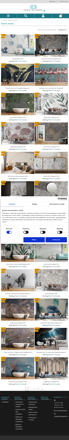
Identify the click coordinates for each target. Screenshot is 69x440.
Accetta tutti (56, 239)
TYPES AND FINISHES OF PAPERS (19, 404)
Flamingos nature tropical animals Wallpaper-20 (51, 88)
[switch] (26, 232)
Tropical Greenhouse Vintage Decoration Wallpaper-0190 (18, 352)
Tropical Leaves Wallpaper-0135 (51, 264)
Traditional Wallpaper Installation (19, 419)
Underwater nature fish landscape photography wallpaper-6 (51, 352)
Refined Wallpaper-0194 (51, 293)
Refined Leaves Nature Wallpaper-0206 (17, 176)
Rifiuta (34, 239)
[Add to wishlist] (32, 36)
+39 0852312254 (61, 411)
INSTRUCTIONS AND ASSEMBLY (20, 412)
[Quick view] (32, 40)
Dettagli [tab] (34, 204)
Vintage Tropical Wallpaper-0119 (51, 381)
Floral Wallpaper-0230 (17, 58)
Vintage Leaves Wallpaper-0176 (17, 323)
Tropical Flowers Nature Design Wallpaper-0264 (18, 264)
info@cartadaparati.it (61, 416)
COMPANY (5, 402)
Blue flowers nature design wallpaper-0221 (51, 323)
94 (38, 389)
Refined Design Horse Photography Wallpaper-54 (18, 88)
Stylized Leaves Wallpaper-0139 (51, 176)
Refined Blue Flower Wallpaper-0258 (18, 381)
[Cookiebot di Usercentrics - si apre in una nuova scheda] (59, 199)
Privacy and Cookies (32, 419)
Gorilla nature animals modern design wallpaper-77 (17, 293)
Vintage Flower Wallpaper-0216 (17, 146)
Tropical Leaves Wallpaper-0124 (18, 117)
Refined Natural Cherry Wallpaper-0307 (51, 58)
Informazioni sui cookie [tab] (57, 204)
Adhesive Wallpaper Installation (19, 427)
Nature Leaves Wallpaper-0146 (51, 117)
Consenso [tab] (12, 204)
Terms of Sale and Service (33, 414)
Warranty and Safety (33, 408)
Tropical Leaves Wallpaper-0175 (51, 146)
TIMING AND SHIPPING (33, 403)
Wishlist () (64, 1)
